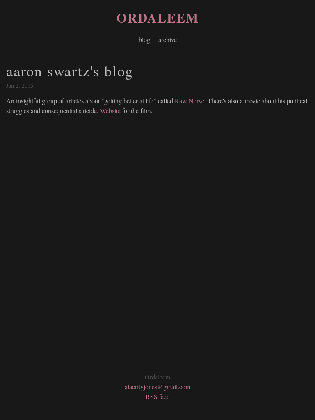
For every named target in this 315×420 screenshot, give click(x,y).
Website (110, 110)
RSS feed (158, 396)
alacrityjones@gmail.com (157, 386)
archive (167, 39)
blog (144, 39)
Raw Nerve (189, 100)
